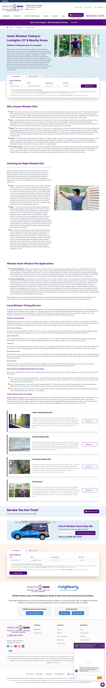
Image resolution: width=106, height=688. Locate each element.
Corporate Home (85, 640)
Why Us (59, 629)
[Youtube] (15, 646)
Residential (17, 76)
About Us (60, 633)
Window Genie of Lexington (15, 397)
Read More (89, 421)
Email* (28, 83)
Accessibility (48, 674)
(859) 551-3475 (74, 537)
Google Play (78, 613)
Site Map (82, 636)
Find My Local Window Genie (85, 533)
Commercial (34, 76)
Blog (81, 629)
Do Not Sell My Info (59, 674)
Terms (37, 92)
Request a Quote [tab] (77, 15)
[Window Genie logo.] (13, 7)
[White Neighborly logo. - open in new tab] (5, 1)
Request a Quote (88, 86)
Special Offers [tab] (88, 7)
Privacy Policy (44, 92)
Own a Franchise (62, 636)
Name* (11, 83)
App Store (66, 613)
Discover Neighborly (33, 613)
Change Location (32, 9)
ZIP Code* (65, 83)
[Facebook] (8, 646)
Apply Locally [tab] (78, 7)
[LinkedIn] (23, 646)
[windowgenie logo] (18, 629)
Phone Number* (49, 83)
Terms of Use (30, 674)
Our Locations (84, 633)
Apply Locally (61, 643)
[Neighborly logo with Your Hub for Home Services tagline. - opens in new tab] (68, 588)
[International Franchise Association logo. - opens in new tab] (10, 651)
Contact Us (60, 640)
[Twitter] (12, 646)
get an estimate (56, 403)
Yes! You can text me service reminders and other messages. (26, 90)
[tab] (6, 15)
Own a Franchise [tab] (98, 7)
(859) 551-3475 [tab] (95, 15)
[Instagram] (19, 646)
